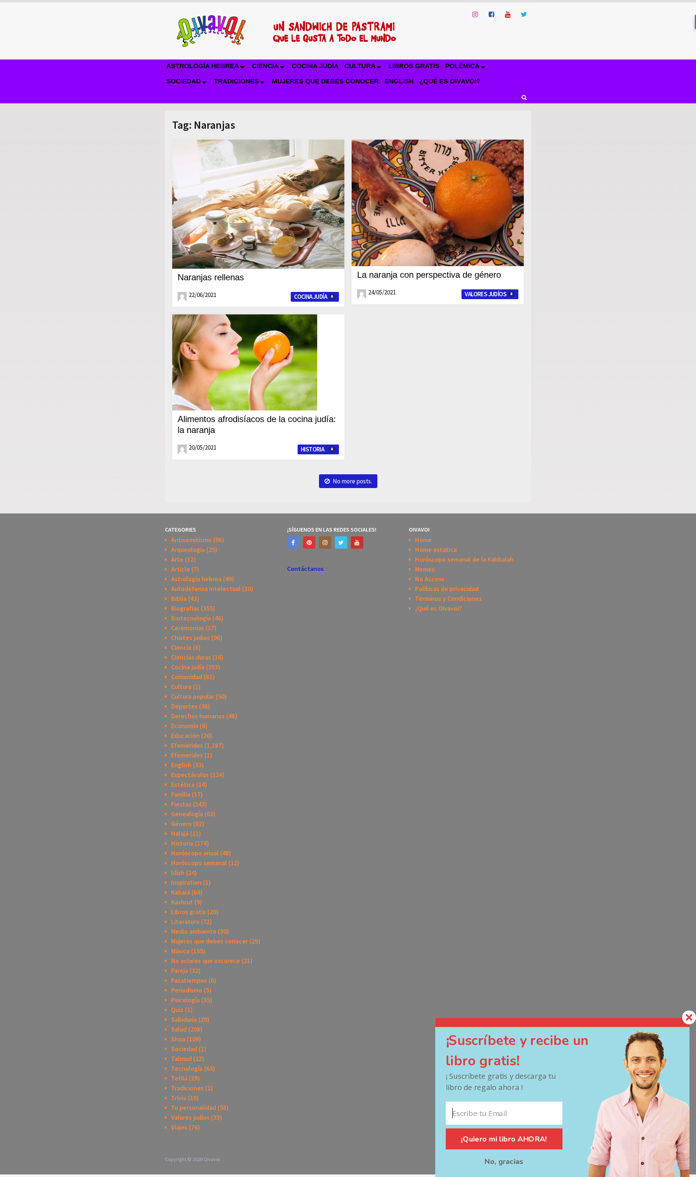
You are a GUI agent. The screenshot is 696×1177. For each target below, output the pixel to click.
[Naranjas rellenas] (258, 204)
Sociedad (183, 81)
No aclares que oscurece (205, 961)
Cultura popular (192, 696)
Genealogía (187, 814)
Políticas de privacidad (446, 589)
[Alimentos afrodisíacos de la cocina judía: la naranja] (244, 362)
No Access (429, 579)
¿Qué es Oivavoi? (449, 81)
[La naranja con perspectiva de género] (438, 203)
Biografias (185, 608)
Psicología (185, 1000)
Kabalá (180, 892)
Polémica (462, 66)
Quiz (177, 1009)
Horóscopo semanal (199, 863)
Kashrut (182, 902)
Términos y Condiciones (448, 598)
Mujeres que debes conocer (325, 81)
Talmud (181, 1058)
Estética (183, 784)
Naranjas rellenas (211, 277)
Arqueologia (188, 549)
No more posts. (352, 481)
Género (181, 823)
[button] (529, 1051)
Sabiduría (184, 1019)
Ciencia (265, 66)
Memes (425, 569)
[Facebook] (293, 542)
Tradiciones (236, 81)
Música (180, 951)
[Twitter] (341, 542)
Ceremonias (187, 628)
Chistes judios (190, 637)
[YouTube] (357, 542)
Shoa (178, 1039)
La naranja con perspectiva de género (429, 275)
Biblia (179, 598)
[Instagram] (325, 542)
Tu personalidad (193, 1107)
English (399, 81)
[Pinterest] (309, 542)
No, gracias (503, 1162)
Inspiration (186, 882)
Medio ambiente (193, 931)
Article (180, 569)
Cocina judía (315, 66)
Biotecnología (191, 618)
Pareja (179, 970)
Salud (179, 1029)
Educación (185, 735)
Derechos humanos (198, 716)
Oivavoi (212, 1159)
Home (423, 540)
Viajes (179, 1127)
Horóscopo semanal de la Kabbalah (464, 559)
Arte (177, 559)
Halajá (179, 833)
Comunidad (186, 677)
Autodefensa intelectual (206, 589)
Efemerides (187, 745)
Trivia (178, 1098)
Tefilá (179, 1078)
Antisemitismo (191, 540)
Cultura (360, 66)
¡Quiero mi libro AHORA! (504, 1139)
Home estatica (436, 549)
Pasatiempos (189, 980)
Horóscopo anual (195, 853)
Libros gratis (414, 66)
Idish (178, 872)
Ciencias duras (191, 657)
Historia (312, 449)
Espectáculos (190, 775)
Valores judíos (485, 294)
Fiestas (181, 804)
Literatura (185, 921)
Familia (180, 794)
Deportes (184, 706)
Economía (184, 726)
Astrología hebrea (202, 66)
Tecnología (187, 1068)
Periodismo (186, 990)
